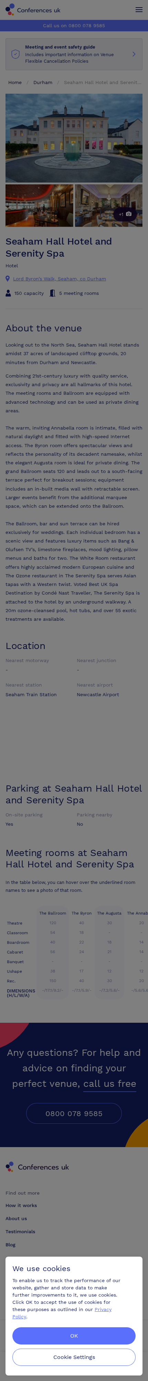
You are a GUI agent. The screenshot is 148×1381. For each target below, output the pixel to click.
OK (74, 1335)
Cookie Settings (74, 1357)
